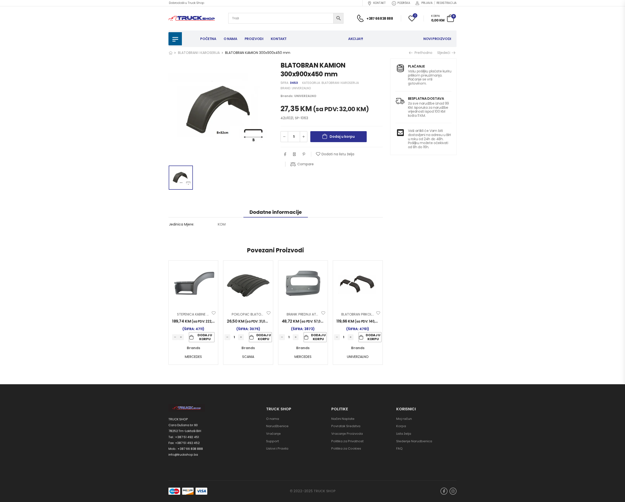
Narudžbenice (277, 426)
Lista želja (403, 433)
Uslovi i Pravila (277, 448)
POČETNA (208, 38)
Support (272, 441)
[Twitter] (294, 154)
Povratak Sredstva (345, 426)
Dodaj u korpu (342, 136)
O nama (272, 418)
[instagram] (453, 491)
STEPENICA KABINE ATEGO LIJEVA (203, 314)
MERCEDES (193, 356)
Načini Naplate (342, 418)
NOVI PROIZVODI (437, 38)
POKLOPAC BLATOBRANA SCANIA (258, 314)
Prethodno (422, 52)
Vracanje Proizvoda (347, 433)
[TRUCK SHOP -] (191, 18)
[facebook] (444, 491)
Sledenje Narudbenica (414, 441)
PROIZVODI (254, 38)
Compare (305, 164)
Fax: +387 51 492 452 (184, 443)
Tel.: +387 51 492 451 (183, 437)
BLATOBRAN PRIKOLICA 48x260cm (368, 314)
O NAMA (230, 38)
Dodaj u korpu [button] (205, 337)
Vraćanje (273, 433)
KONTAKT (379, 3)
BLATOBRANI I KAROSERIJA (199, 52)
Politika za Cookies (346, 448)
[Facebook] (285, 154)
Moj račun (404, 418)
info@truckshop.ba (183, 454)
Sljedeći (445, 52)
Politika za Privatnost (347, 441)
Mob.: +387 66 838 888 (185, 448)
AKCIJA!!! (355, 38)
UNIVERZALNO (301, 88)
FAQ (399, 448)
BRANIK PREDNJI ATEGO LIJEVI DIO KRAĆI (318, 314)
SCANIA (248, 356)
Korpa (401, 426)
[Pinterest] (303, 154)
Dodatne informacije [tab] (276, 212)
